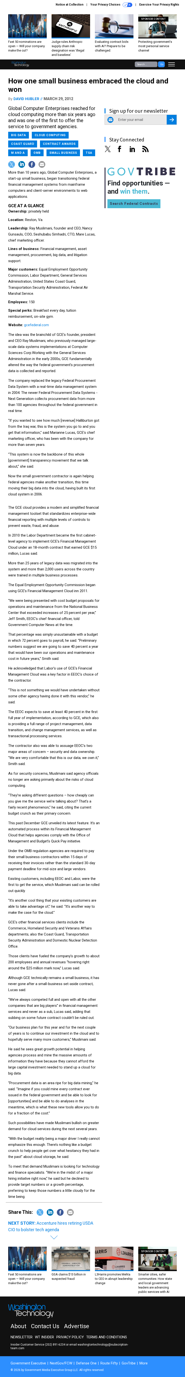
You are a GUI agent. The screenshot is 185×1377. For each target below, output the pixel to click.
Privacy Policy (70, 1337)
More (143, 1363)
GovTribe (129, 1363)
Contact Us (45, 1326)
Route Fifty (109, 1363)
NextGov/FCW (61, 1363)
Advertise (76, 1326)
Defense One (86, 1363)
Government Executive (28, 1363)
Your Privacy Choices (105, 4)
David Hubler (26, 99)
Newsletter (22, 1337)
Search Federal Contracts (134, 203)
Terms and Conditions (106, 1337)
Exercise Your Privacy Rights (159, 4)
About (18, 1326)
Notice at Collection (69, 4)
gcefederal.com (36, 325)
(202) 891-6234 (55, 1344)
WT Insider (44, 1337)
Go (161, 64)
